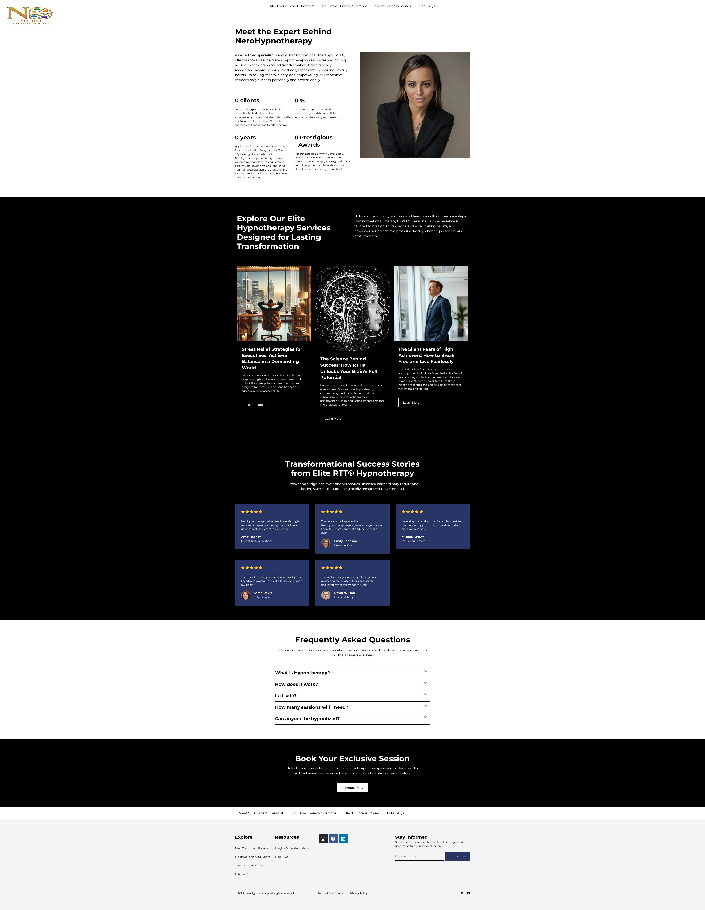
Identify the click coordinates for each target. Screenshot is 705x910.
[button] (352, 673)
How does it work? (296, 684)
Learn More (254, 404)
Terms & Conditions (330, 893)
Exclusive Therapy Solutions (384, 15)
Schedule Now (352, 787)
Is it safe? (286, 695)
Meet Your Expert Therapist (338, 15)
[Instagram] (323, 838)
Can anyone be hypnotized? (307, 718)
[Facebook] (333, 838)
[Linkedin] (343, 838)
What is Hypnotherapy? (302, 672)
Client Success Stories (428, 15)
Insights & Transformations (292, 848)
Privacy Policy (358, 893)
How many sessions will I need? (311, 707)
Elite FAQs (458, 15)
